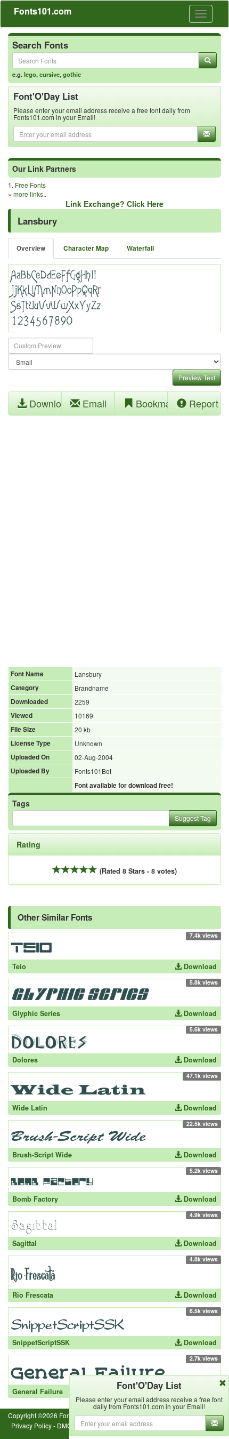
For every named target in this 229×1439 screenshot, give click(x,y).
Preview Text (196, 377)
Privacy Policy (31, 1425)
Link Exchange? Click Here (114, 203)
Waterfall (140, 248)
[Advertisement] (114, 535)
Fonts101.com (42, 11)
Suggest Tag (193, 817)
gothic (72, 74)
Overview (31, 248)
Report (202, 403)
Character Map (86, 248)
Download (44, 403)
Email (93, 403)
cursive (49, 74)
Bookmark (150, 403)
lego (30, 74)
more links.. (29, 193)
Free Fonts (30, 184)
